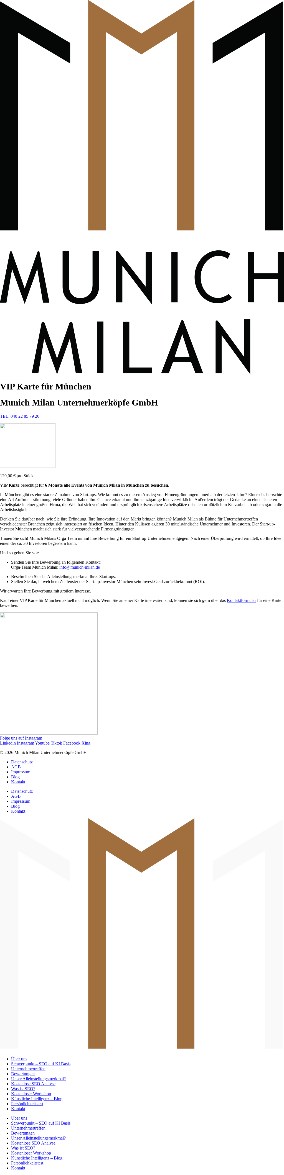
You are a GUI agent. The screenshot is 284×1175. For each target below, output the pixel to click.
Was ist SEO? (23, 1088)
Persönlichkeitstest (27, 1103)
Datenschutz (22, 762)
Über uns (19, 1058)
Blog (15, 776)
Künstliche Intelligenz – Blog (36, 1098)
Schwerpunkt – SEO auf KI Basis (40, 1063)
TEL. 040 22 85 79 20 (19, 416)
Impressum (20, 771)
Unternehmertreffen (28, 1068)
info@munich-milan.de (79, 567)
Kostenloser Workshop (31, 1093)
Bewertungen (23, 1073)
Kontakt (18, 781)
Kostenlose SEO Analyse (33, 1083)
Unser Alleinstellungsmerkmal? (38, 1078)
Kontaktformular (241, 600)
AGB (16, 766)
